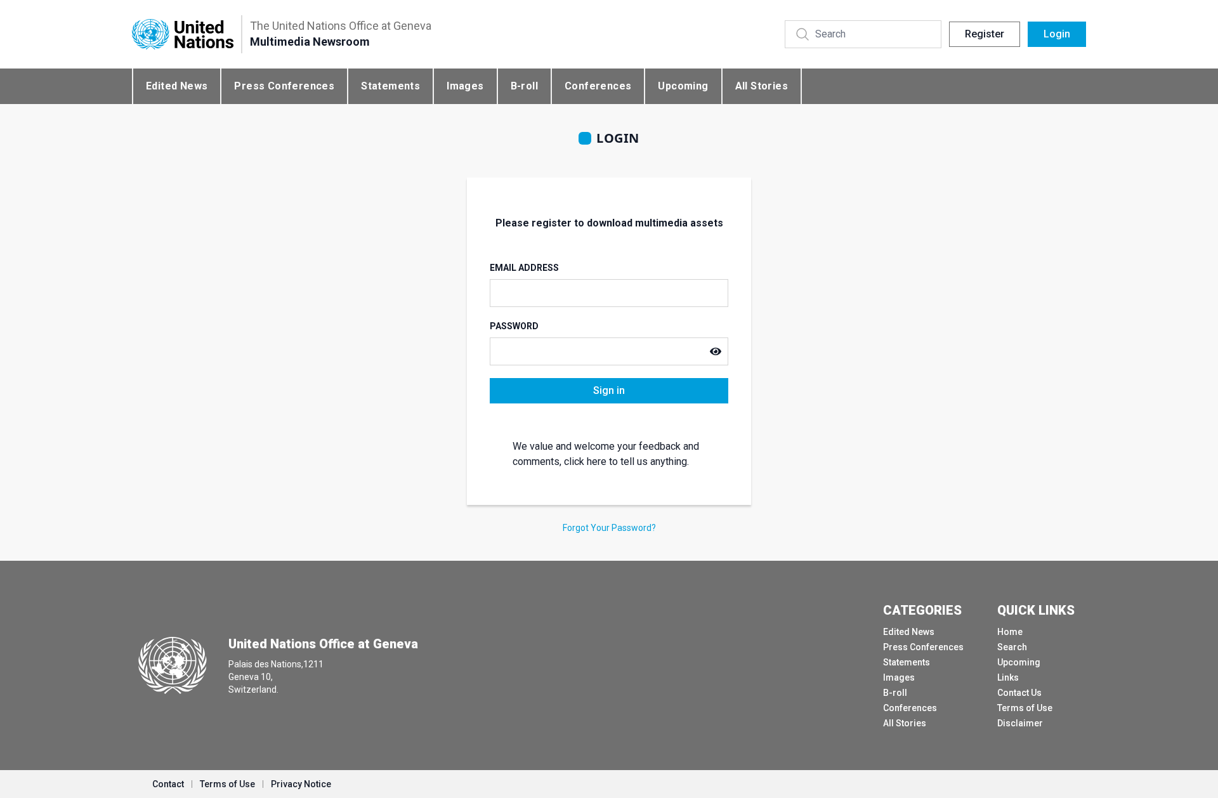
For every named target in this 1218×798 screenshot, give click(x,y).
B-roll (524, 86)
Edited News (176, 86)
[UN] (182, 34)
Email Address (524, 268)
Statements (390, 86)
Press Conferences (284, 86)
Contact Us (1019, 693)
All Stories (761, 86)
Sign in (609, 390)
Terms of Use (1024, 708)
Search (1012, 647)
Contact (168, 784)
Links (1008, 677)
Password (514, 326)
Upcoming (683, 86)
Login (1057, 34)
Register (984, 34)
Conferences (598, 86)
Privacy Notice (301, 784)
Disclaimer (1020, 723)
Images (465, 86)
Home (1010, 632)
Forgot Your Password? (609, 528)
